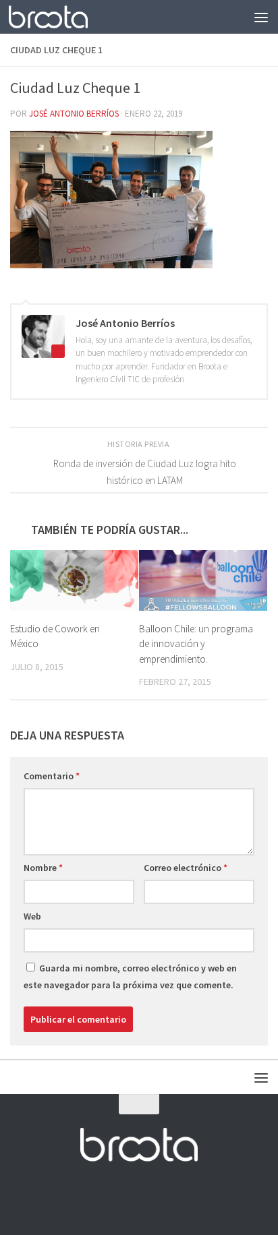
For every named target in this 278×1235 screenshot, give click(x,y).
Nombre (43, 868)
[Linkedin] (175, 1197)
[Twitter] (126, 1197)
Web (32, 916)
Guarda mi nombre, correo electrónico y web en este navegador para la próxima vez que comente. (130, 976)
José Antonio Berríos (74, 113)
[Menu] (261, 17)
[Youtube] (151, 1197)
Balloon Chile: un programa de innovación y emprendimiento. (196, 643)
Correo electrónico (185, 868)
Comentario (52, 776)
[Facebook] (102, 1197)
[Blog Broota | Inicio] (61, 16)
